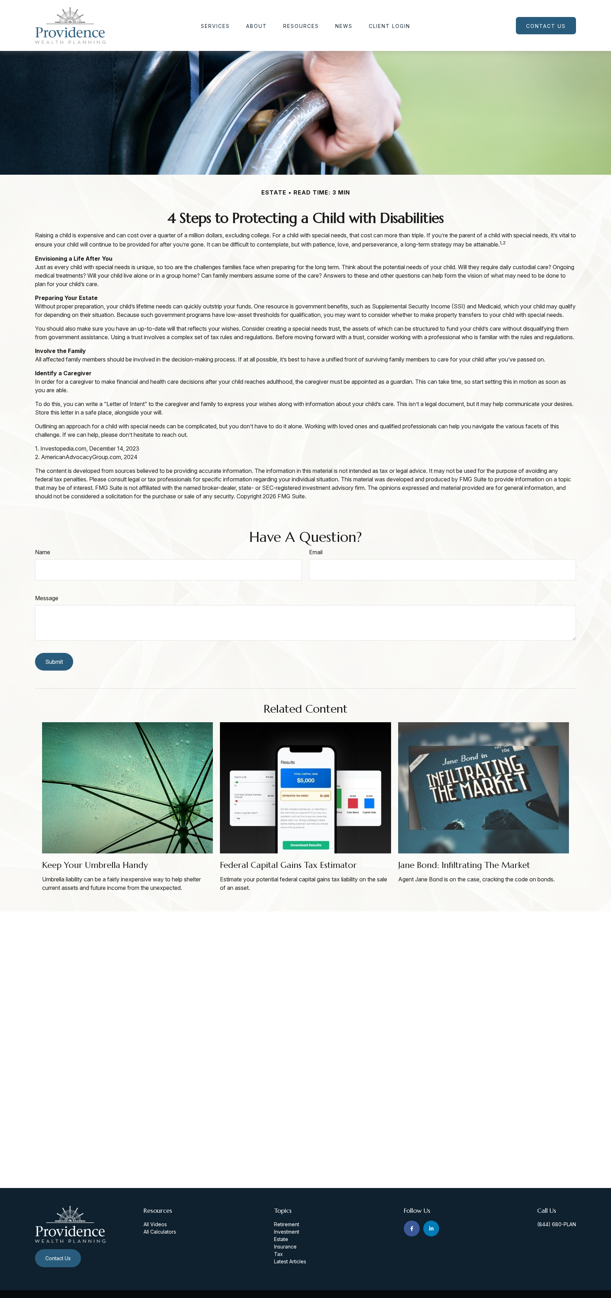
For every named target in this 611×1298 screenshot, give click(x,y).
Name (42, 552)
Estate (281, 1239)
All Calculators (160, 1232)
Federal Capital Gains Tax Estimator (288, 865)
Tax (278, 1254)
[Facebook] (412, 1228)
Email (315, 552)
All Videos (155, 1224)
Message (46, 598)
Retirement (286, 1224)
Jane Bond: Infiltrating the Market (464, 865)
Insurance (285, 1247)
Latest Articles (290, 1261)
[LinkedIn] (431, 1228)
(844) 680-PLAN (556, 1224)
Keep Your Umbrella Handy (95, 865)
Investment (286, 1232)
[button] (215, 25)
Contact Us (58, 1258)
